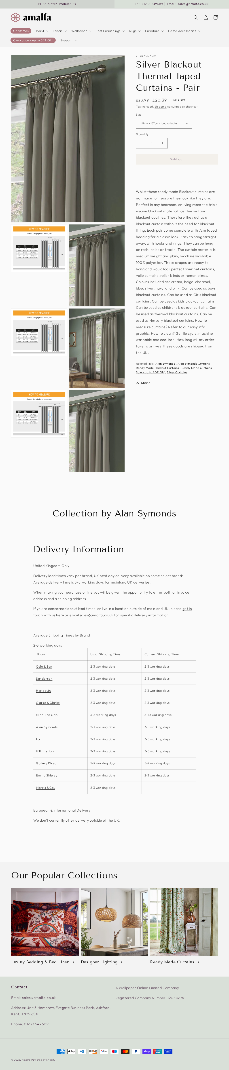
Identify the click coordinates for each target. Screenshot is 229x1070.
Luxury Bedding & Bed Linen (40, 962)
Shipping (161, 106)
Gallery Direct (46, 763)
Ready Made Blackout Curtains (157, 368)
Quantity (142, 134)
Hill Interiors (45, 751)
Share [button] (145, 383)
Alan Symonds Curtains (194, 363)
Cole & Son (44, 666)
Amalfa (26, 1059)
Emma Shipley (46, 775)
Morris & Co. (45, 788)
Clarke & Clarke (48, 703)
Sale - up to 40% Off (150, 372)
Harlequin (43, 691)
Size (139, 114)
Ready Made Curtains (197, 368)
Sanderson (44, 679)
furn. (40, 739)
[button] (41, 31)
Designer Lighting (99, 962)
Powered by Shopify (43, 1059)
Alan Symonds (146, 56)
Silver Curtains (177, 372)
